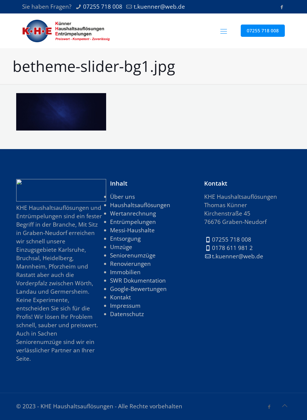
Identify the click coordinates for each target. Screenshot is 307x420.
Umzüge (121, 247)
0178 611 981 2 (232, 248)
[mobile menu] (224, 31)
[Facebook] (282, 7)
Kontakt (120, 297)
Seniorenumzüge (133, 255)
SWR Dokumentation (138, 280)
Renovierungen (130, 264)
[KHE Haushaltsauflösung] (66, 30)
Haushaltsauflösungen (140, 205)
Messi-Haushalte (132, 230)
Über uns (122, 197)
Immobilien (125, 272)
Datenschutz (127, 314)
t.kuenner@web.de (159, 6)
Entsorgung (125, 238)
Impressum (125, 306)
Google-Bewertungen (138, 289)
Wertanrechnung (133, 213)
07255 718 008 (102, 6)
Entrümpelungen (133, 222)
